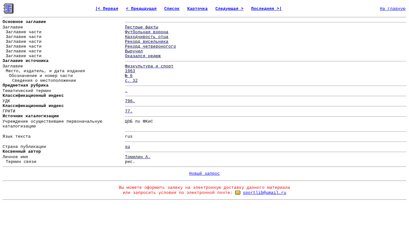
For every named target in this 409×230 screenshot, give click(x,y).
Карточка (197, 8)
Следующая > (229, 8)
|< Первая (106, 8)
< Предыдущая (141, 8)
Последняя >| (266, 8)
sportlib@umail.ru (264, 192)
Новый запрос (204, 173)
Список (172, 8)
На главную (392, 8)
